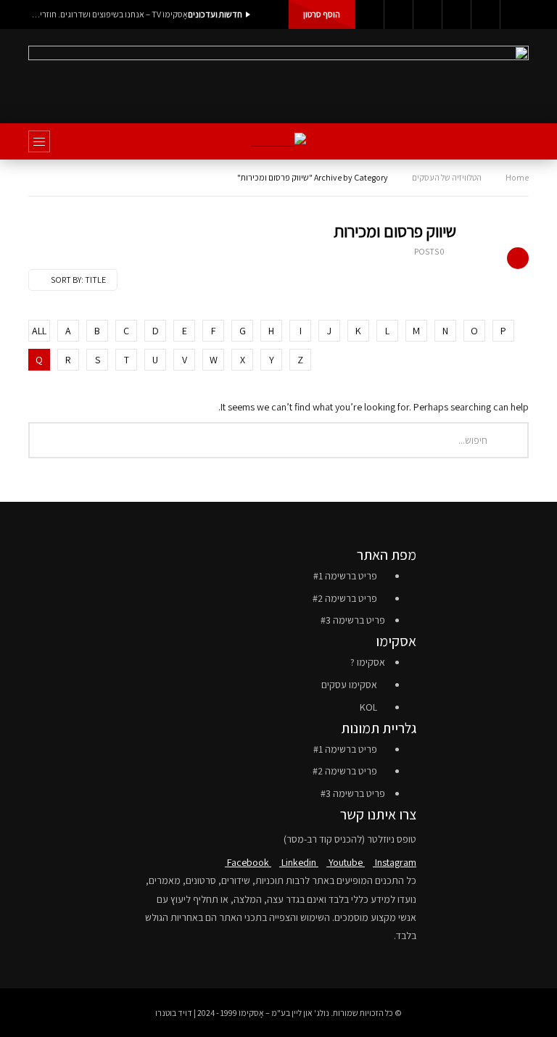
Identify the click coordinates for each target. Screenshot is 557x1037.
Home (517, 177)
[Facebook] (369, 14)
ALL (39, 330)
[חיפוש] (510, 141)
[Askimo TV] (278, 142)
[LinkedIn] (398, 14)
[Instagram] (456, 14)
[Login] (514, 14)
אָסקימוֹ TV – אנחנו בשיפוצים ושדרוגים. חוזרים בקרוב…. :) (108, 14)
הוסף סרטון (321, 14)
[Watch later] (485, 14)
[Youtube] (427, 14)
